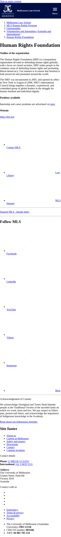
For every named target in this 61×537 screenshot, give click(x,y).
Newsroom (12, 444)
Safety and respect (16, 441)
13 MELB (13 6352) (18, 461)
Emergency (12, 509)
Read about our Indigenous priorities (18, 421)
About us (11, 435)
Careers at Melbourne (18, 438)
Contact (10, 447)
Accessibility (13, 515)
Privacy (10, 518)
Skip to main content (10, 1)
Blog (57, 390)
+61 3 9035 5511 (24, 464)
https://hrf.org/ (7, 116)
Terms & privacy (15, 512)
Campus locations (16, 450)
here (52, 104)
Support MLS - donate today (14, 211)
